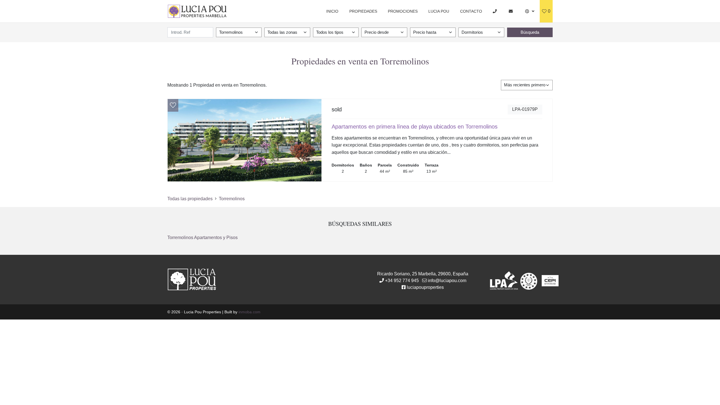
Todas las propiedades (190, 198)
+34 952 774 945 (402, 280)
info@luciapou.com (447, 280)
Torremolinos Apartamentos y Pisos (202, 237)
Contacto (471, 11)
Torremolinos (232, 198)
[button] (530, 11)
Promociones (403, 11)
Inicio (332, 11)
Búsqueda (530, 32)
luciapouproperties (425, 287)
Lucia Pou (438, 11)
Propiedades (363, 11)
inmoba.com (249, 312)
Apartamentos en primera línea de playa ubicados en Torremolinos (415, 126)
